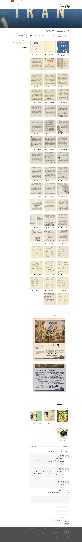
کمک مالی (56, 536)
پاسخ (62, 464)
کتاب (56, 399)
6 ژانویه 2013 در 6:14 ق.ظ (60, 469)
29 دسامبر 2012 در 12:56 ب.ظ (60, 482)
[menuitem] (62, 396)
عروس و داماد (42, 531)
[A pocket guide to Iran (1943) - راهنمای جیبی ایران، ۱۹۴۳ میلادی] (63, 47)
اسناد (65, 399)
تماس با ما (56, 537)
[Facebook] (21, 1)
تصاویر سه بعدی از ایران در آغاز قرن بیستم (41, 535)
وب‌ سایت (68, 513)
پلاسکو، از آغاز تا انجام (24, 32)
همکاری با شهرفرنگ (55, 532)
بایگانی (18, 5)
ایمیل (68, 509)
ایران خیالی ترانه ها (25, 38)
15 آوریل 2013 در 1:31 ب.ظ (60, 456)
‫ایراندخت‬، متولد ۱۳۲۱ (64, 446)
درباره (14, 5)
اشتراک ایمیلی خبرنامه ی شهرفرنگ (30, 530)
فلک (43, 532)
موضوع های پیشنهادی (55, 534)
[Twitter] (23, 1)
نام (68, 505)
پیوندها (57, 535)
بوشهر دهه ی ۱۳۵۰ (25, 34)
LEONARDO (62, 481)
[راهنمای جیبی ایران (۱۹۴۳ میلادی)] (50, 47)
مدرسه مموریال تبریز (34, 446)
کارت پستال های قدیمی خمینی (40, 530)
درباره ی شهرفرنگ (55, 531)
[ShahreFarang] (63, 6)
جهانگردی (59, 399)
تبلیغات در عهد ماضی (24, 33)
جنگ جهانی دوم (62, 399)
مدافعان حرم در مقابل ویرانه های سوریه (22, 35)
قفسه (22, 5)
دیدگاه (68, 495)
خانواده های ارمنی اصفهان (24, 36)
